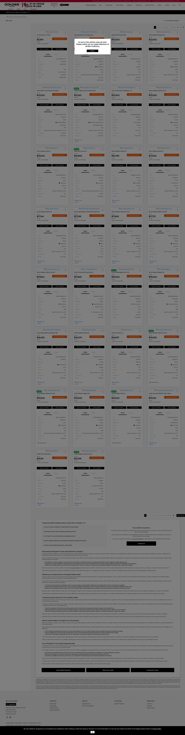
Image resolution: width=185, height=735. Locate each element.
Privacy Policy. (157, 729)
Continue (92, 50)
